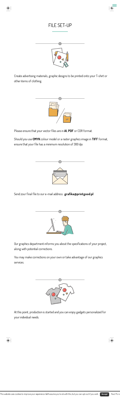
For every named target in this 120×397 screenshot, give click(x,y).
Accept (105, 394)
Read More (115, 394)
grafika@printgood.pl (78, 194)
